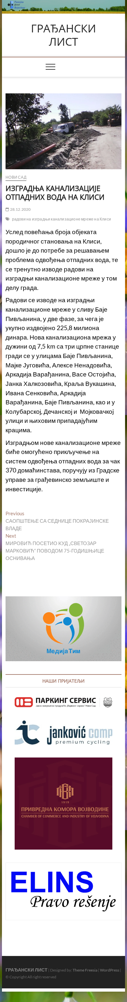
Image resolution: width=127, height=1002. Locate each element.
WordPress (109, 970)
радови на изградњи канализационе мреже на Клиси (61, 219)
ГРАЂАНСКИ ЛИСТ (63, 35)
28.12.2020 (20, 209)
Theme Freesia (85, 970)
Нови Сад (16, 177)
